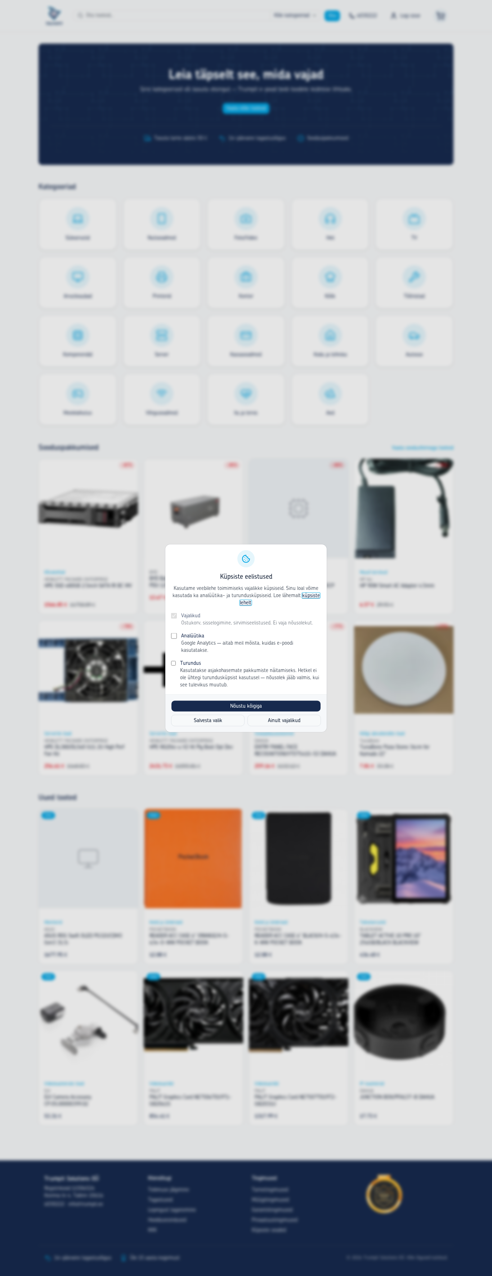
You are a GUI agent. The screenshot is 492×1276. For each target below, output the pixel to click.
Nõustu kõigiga (246, 705)
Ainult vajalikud (284, 720)
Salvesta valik (208, 720)
